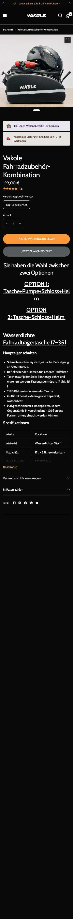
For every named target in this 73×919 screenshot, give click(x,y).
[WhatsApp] (31, 502)
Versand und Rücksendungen (22, 478)
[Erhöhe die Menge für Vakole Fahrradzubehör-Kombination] (20, 223)
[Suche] (60, 15)
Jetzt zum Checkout (36, 251)
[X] (19, 502)
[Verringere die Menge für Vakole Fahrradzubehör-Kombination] (6, 223)
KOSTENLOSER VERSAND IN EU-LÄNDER (46, 3)
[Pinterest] (25, 502)
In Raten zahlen (13, 489)
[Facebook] (14, 502)
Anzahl (7, 215)
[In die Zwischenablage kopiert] (36, 502)
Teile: (6, 502)
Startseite (8, 29)
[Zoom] (67, 40)
